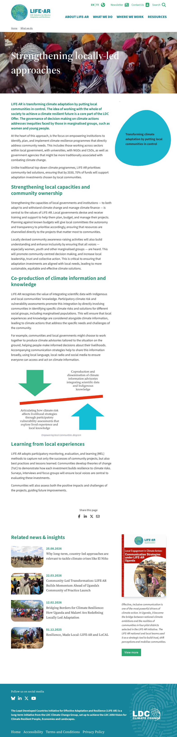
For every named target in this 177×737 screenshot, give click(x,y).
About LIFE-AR (77, 17)
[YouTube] (33, 698)
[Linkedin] (20, 698)
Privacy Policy (93, 731)
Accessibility (33, 731)
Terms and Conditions (63, 731)
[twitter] (26, 698)
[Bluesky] (13, 698)
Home (14, 28)
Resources (157, 17)
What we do (103, 17)
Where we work (130, 17)
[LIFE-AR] (31, 12)
